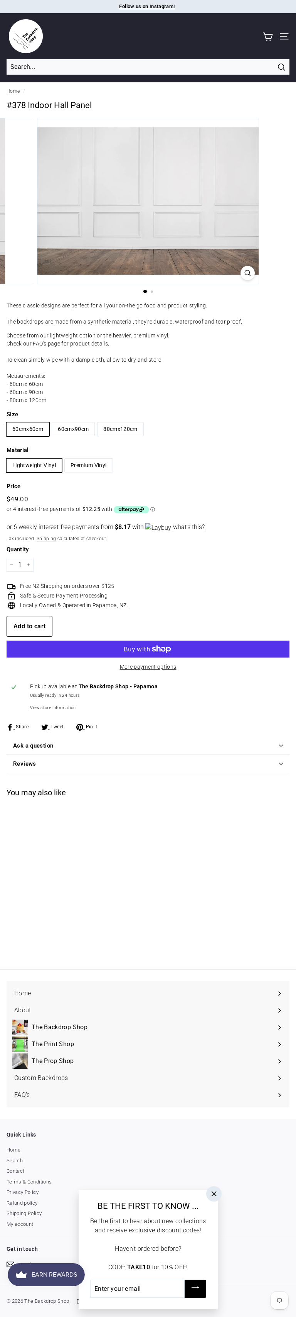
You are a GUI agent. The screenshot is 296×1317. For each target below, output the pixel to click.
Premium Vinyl (89, 465)
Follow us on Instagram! (147, 6)
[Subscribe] (195, 1289)
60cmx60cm (27, 429)
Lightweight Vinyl (34, 465)
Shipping (46, 538)
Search (15, 1160)
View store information (53, 707)
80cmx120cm (120, 429)
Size (12, 414)
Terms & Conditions (29, 1182)
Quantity (18, 549)
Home (13, 91)
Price (14, 486)
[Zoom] (247, 273)
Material (18, 450)
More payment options (148, 667)
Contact (15, 1171)
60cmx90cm (73, 429)
